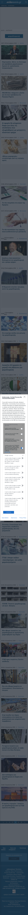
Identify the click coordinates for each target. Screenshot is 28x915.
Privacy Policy (22, 517)
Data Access (14, 517)
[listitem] (14, 425)
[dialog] (14, 457)
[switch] (22, 429)
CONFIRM (8, 512)
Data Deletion (5, 517)
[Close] (24, 397)
